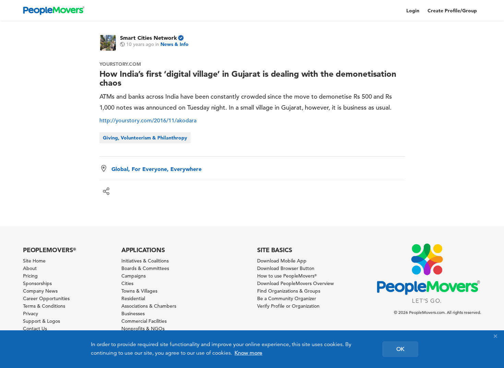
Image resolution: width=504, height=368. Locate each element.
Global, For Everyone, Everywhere (156, 168)
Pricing (30, 276)
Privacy (30, 313)
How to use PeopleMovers (287, 276)
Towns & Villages (139, 291)
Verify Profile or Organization (288, 306)
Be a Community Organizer (286, 298)
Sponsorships (37, 283)
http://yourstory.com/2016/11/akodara (147, 120)
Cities (127, 283)
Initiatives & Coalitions (145, 261)
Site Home (34, 261)
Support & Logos (41, 321)
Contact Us (35, 329)
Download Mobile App (282, 261)
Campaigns (133, 276)
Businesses (133, 313)
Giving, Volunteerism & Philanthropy (145, 138)
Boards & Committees (145, 268)
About (30, 268)
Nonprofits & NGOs (143, 329)
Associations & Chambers (148, 306)
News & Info (174, 44)
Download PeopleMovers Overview (295, 283)
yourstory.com (120, 64)
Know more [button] (248, 352)
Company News (40, 291)
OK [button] (400, 349)
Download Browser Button (285, 268)
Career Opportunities (46, 298)
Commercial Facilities (144, 321)
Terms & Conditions (44, 306)
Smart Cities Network (148, 37)
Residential (133, 298)
